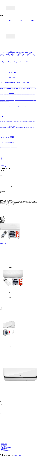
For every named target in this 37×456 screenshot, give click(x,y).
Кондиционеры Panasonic (18, 52)
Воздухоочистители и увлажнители (4, 448)
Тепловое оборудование (11, 136)
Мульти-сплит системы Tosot (26, 63)
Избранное (28, 20)
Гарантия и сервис (3, 158)
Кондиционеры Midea (7, 53)
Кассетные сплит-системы (4, 444)
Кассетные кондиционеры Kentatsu (16, 88)
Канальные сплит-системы (11, 93)
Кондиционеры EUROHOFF (5, 54)
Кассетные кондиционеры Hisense (10, 87)
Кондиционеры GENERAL (26, 55)
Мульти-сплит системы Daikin (8, 62)
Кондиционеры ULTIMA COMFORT (17, 53)
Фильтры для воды (11, 156)
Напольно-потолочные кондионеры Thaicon (4, 100)
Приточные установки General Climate (30, 127)
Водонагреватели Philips (2, 111)
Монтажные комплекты (6, 147)
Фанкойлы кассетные (2, 142)
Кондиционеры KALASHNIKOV (33, 52)
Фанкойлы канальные (7, 142)
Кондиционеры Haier (23, 52)
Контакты (2, 159)
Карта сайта (17, 455)
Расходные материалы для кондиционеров (13, 151)
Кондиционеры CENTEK (28, 53)
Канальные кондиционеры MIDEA (31, 94)
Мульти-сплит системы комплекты (12, 72)
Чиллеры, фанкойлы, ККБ (4, 449)
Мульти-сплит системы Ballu (18, 61)
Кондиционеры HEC (21, 54)
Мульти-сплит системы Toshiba (5, 61)
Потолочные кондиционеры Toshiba (5, 101)
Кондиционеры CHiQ (2, 53)
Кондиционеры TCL (14, 52)
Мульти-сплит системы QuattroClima (7, 63)
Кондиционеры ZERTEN (16, 55)
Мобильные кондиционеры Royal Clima (26, 82)
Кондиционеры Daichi (11, 53)
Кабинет (10, 20)
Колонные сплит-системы (11, 105)
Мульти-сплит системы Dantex (30, 61)
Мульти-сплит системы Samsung (20, 63)
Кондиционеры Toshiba (23, 53)
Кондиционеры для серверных (12, 77)
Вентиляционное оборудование (12, 126)
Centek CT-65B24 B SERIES (3, 387)
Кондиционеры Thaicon (2, 55)
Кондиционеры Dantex (27, 52)
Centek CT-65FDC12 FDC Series (3, 243)
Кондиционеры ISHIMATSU (26, 54)
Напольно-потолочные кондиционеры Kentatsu (23, 100)
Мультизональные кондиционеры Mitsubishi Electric (24, 121)
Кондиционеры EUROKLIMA (11, 54)
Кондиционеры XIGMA (11, 55)
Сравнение (16, 20)
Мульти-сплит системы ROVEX (14, 63)
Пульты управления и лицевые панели (13, 147)
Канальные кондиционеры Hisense (3, 94)
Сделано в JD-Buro (20, 455)
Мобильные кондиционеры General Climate (11, 82)
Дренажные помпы (2, 147)
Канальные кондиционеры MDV (24, 94)
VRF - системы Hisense (2, 121)
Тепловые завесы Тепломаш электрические (10, 137)
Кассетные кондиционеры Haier (3, 88)
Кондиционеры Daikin (21, 55)
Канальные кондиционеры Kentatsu (17, 94)
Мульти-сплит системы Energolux (21, 62)
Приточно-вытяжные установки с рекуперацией (21, 127)
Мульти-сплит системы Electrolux (15, 62)
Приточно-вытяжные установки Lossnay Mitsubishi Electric (11, 127)
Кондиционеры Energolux (9, 52)
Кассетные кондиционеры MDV (17, 87)
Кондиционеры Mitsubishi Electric (32, 55)
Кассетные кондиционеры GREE (10, 88)
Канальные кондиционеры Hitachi (10, 94)
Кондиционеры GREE (4, 52)
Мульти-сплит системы (11, 60)
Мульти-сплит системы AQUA (24, 61)
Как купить (2, 157)
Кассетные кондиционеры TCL (23, 87)
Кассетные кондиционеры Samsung (30, 88)
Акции (2, 440)
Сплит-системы (10, 51)
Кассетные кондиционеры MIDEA (23, 88)
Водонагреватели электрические (4, 446)
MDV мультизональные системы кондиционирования (10, 121)
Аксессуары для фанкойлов (11, 142)
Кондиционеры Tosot (7, 55)
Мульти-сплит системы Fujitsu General (28, 62)
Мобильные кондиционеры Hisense (19, 82)
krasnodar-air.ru (14, 455)
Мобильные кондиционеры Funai (3, 82)
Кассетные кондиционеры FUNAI (3, 87)
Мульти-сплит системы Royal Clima (11, 61)
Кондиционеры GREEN (16, 54)
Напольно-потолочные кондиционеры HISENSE (14, 100)
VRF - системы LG (17, 121)
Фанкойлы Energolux (2, 116)
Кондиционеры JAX (31, 54)
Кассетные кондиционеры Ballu (30, 87)
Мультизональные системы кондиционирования (6, 447)
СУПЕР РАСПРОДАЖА (11, 42)
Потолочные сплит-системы (11, 99)
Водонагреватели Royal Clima (8, 111)
